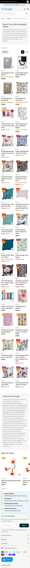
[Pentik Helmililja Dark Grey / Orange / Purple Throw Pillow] (8, 270)
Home (2, 18)
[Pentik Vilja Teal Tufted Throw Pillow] (8, 245)
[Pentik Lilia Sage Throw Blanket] (22, 245)
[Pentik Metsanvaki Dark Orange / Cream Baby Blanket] (22, 319)
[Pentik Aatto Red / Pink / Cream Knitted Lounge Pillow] (8, 113)
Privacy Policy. (4, 531)
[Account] (25, 9)
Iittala (18, 410)
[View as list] (27, 52)
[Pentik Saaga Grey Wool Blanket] (8, 62)
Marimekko (6, 412)
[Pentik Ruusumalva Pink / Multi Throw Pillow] (22, 372)
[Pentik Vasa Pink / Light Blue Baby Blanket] (8, 319)
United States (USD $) (9, 548)
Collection (9, 18)
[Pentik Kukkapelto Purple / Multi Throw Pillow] (22, 219)
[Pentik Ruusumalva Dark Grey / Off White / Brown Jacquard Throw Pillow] (22, 345)
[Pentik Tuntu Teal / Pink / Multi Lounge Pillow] (8, 296)
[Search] (27, 14)
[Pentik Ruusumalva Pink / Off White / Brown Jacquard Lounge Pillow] (22, 194)
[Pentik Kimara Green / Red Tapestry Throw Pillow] (22, 166)
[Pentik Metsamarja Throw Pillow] (22, 88)
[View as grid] (22, 52)
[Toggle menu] (2, 9)
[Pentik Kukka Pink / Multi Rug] (22, 296)
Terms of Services (21, 529)
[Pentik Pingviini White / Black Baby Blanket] (22, 62)
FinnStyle (7, 565)
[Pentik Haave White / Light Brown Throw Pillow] (8, 166)
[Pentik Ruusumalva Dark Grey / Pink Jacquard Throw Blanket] (22, 270)
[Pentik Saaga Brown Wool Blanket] (8, 88)
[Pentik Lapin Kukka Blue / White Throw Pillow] (22, 141)
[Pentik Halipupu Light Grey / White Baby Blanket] (22, 113)
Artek (21, 410)
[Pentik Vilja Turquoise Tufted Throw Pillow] (8, 219)
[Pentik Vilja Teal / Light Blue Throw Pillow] (8, 194)
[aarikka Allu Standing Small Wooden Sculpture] (11, 466)
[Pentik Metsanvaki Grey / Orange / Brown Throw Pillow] (8, 141)
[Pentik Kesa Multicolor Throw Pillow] (8, 372)
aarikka (3, 478)
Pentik (3, 70)
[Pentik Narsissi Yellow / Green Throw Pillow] (8, 345)
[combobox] (15, 13)
